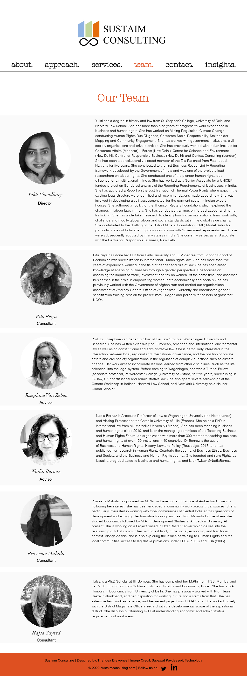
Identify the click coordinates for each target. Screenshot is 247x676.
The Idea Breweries (112, 660)
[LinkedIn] (174, 667)
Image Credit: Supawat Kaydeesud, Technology (165, 660)
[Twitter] (163, 668)
